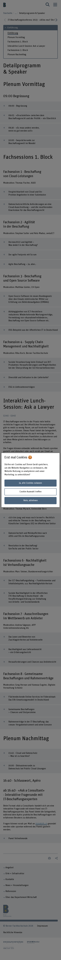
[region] (30, 480)
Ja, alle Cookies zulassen (30, 483)
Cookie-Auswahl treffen (30, 492)
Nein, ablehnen (30, 500)
